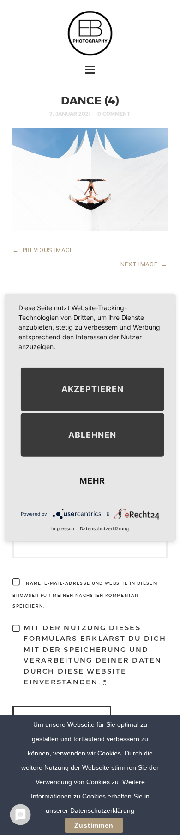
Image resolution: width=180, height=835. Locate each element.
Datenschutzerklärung (104, 528)
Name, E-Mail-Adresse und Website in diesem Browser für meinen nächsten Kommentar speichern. (84, 595)
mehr (92, 480)
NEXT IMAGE (144, 264)
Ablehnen (92, 435)
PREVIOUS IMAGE (42, 249)
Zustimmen (94, 825)
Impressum (63, 528)
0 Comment (113, 114)
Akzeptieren (92, 389)
